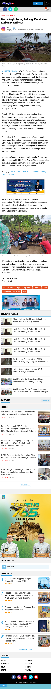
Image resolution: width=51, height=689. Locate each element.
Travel (28, 670)
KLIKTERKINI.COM (10, 71)
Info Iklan (33, 683)
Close (3, 685)
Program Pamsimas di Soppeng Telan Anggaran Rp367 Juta (21, 608)
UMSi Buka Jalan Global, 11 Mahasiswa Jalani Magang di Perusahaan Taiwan (18, 413)
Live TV (38, 3)
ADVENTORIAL (10, 15)
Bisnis (3, 661)
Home (3, 15)
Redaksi (25, 683)
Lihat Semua (25, 485)
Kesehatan (7, 291)
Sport (3, 670)
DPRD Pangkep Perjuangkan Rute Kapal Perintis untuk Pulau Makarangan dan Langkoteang (18, 472)
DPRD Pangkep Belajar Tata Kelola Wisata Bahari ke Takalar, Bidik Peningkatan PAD (19, 456)
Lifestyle (5, 664)
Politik (28, 667)
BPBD (45, 288)
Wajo (24, 291)
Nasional (10, 567)
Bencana (37, 288)
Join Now (19, 683)
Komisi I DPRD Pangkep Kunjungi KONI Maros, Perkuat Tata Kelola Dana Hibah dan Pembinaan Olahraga (17, 443)
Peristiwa (16, 291)
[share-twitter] (10, 9)
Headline (29, 661)
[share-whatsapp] (16, 9)
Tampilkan (45, 400)
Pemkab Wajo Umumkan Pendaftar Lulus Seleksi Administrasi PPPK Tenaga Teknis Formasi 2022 (19, 624)
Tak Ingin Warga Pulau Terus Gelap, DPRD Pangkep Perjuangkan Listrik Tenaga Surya (20, 638)
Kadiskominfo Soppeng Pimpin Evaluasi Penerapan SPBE (18, 579)
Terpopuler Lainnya (25, 650)
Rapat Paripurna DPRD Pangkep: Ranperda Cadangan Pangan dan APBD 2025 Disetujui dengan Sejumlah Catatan (18, 428)
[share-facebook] (5, 9)
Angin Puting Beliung (24, 288)
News (3, 667)
